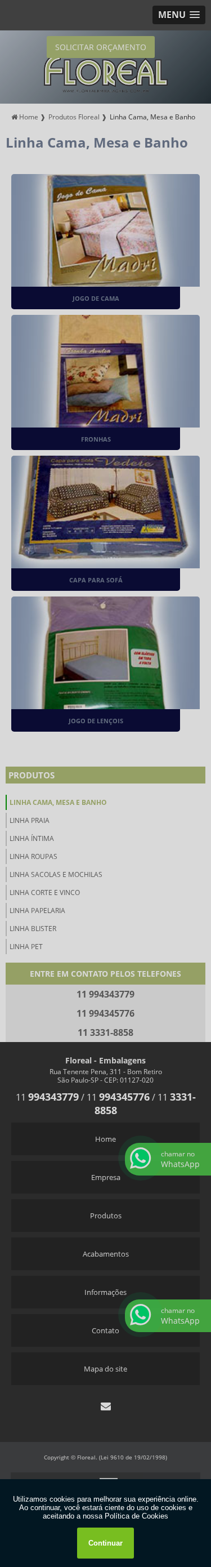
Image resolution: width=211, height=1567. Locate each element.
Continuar (105, 1543)
